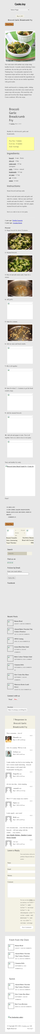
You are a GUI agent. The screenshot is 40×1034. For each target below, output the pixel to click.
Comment (10, 882)
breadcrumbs (12, 172)
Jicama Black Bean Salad (21, 647)
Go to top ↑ (30, 1028)
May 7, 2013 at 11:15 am (19, 790)
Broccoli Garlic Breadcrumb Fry (20, 20)
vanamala (16, 788)
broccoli (11, 158)
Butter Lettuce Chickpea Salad (23, 657)
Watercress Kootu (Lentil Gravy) (21, 685)
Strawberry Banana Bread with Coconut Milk (28, 540)
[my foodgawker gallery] (15, 1017)
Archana (15, 752)
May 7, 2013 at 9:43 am (19, 805)
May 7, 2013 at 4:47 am (19, 844)
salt (10, 178)
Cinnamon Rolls (19, 665)
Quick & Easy (14, 512)
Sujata (15, 803)
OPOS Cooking (18, 639)
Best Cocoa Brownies (21, 1004)
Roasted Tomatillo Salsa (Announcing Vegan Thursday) (11, 540)
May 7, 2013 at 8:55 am (19, 819)
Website (9, 875)
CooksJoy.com (25, 1026)
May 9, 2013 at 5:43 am (19, 776)
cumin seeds (12, 164)
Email (9, 869)
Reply (31, 735)
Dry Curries (11, 509)
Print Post (9, 24)
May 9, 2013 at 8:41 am (19, 754)
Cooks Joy (20, 4)
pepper (11, 181)
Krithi (15, 817)
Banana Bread (18, 621)
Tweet (10, 699)
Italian (8, 512)
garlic (10, 169)
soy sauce (11, 175)
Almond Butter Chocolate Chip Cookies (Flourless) (23, 630)
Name (9, 863)
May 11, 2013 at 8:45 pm (19, 740)
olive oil (11, 161)
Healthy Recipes (25, 509)
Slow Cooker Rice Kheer (21, 675)
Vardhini (13, 124)
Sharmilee (16, 737)
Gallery (18, 509)
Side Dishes (22, 512)
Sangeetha (16, 774)
